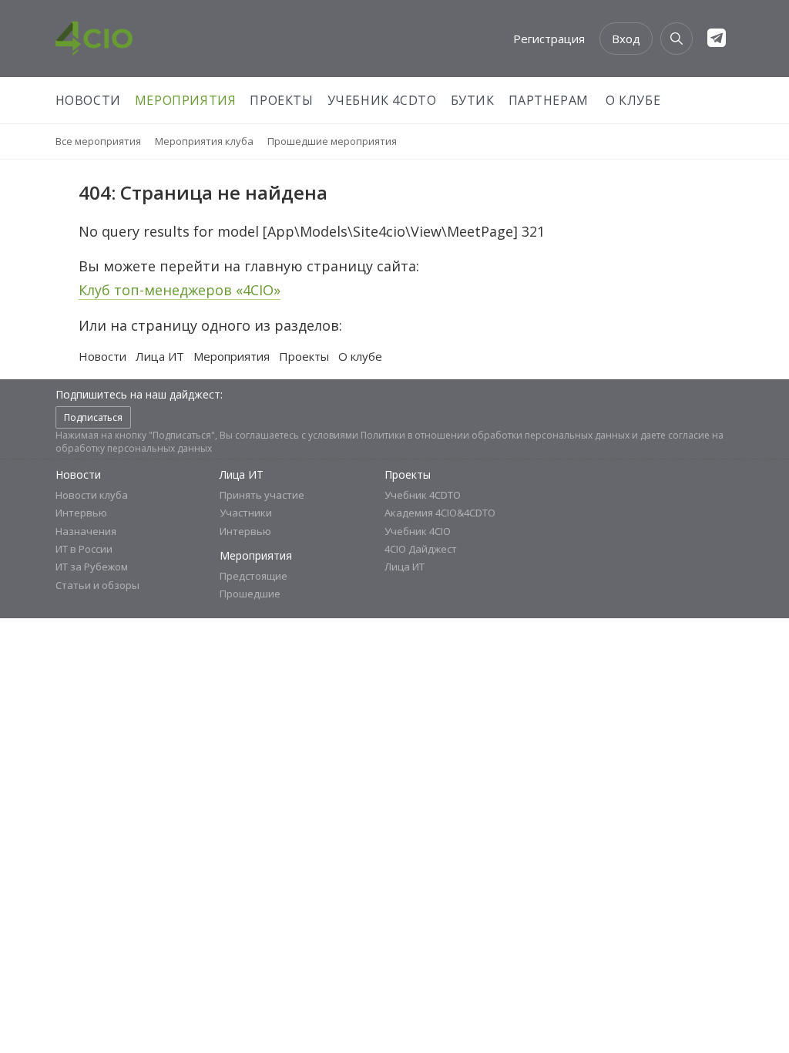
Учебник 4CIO (417, 531)
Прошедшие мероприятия (332, 141)
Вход (626, 38)
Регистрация (549, 38)
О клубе (360, 356)
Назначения (85, 531)
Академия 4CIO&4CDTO (439, 513)
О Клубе (633, 100)
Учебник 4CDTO (382, 100)
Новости (88, 100)
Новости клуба (91, 495)
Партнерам (549, 100)
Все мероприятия (98, 141)
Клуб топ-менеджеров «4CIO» (179, 290)
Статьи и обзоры (97, 585)
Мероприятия (186, 100)
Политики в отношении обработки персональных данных (495, 435)
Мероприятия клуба (204, 141)
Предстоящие (253, 576)
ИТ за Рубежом (91, 567)
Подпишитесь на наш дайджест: (139, 394)
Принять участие (262, 495)
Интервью (81, 513)
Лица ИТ (160, 356)
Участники (246, 513)
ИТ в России (83, 549)
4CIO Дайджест (420, 549)
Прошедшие (250, 594)
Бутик (473, 100)
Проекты (281, 100)
